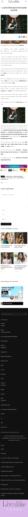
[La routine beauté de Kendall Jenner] (20, 238)
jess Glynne (10, 177)
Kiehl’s (2, 75)
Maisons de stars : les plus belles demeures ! (11, 475)
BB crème (19, 102)
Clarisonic (18, 150)
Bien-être (3, 345)
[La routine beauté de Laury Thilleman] (7, 238)
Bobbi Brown (22, 80)
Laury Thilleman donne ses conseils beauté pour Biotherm (20, 267)
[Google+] (14, 509)
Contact (2, 449)
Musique (3, 413)
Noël (2, 422)
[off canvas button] (2, 1)
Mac (6, 80)
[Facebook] (7, 509)
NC (1, 418)
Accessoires (3, 400)
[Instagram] (20, 509)
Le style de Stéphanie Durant (7, 466)
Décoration (3, 374)
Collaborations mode (5, 405)
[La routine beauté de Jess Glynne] (14, 24)
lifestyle (2, 394)
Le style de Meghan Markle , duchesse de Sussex (12, 462)
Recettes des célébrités (6, 356)
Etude (2, 378)
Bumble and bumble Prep (15, 132)
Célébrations (3, 347)
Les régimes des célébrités (7, 471)
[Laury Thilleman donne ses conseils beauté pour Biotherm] (20, 258)
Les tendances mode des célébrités (9, 409)
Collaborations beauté (5, 332)
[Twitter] (10, 509)
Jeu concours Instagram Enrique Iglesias (10, 458)
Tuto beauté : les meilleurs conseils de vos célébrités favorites (12, 494)
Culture (2, 369)
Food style (3, 385)
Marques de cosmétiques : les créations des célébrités (13, 480)
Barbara (3, 36)
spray (4, 73)
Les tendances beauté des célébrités (9, 336)
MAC (8, 146)
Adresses (3, 323)
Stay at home (4, 427)
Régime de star (4, 360)
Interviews (3, 383)
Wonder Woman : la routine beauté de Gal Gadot (7, 267)
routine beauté (20, 177)
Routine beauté (4, 341)
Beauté (2, 330)
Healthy (2, 389)
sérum (10, 90)
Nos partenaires (4, 484)
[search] (25, 1)
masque (3, 90)
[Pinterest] (17, 509)
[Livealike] (14, 504)
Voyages (2, 325)
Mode (2, 398)
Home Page (3, 453)
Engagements (4, 352)
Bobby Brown (9, 176)
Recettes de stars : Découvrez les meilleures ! (11, 489)
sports (2, 365)
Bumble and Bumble (18, 176)
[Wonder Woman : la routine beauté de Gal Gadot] (7, 258)
